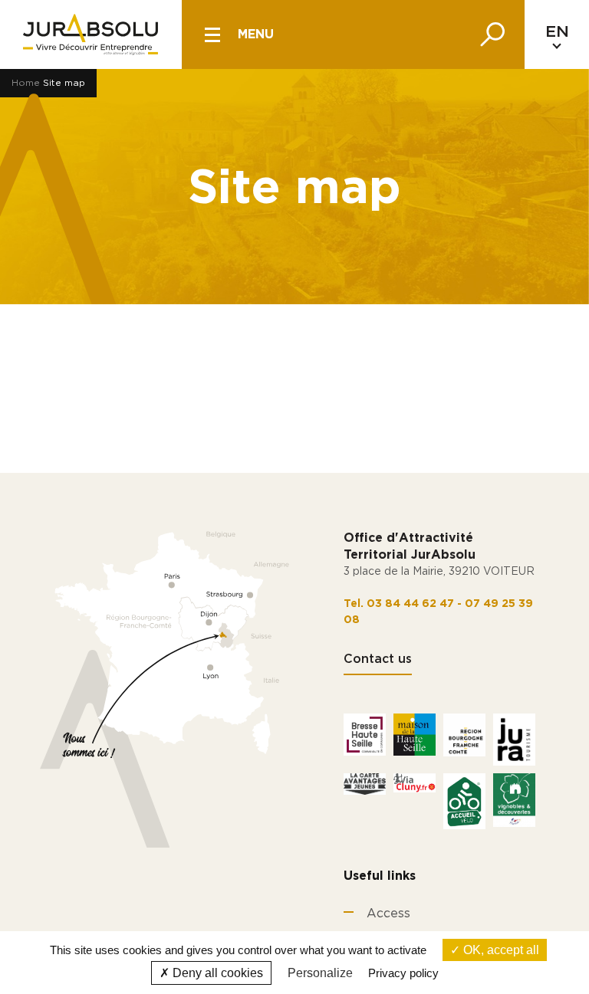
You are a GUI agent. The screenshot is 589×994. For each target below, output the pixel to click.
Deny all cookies (216, 972)
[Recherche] (492, 34)
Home (26, 82)
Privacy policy (403, 972)
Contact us (378, 659)
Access (388, 913)
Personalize (320, 972)
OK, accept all (499, 949)
